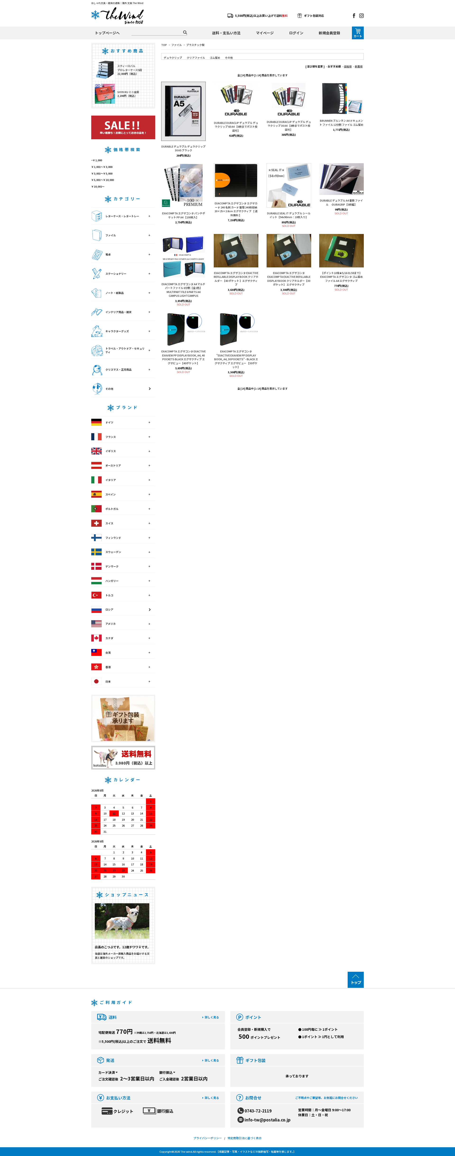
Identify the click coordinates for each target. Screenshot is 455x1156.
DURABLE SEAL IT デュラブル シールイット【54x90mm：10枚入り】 (288, 215)
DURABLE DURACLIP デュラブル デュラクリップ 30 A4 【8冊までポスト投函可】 (289, 125)
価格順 (348, 66)
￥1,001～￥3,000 (101, 167)
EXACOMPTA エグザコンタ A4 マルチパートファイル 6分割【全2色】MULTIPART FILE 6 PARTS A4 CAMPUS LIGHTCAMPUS (183, 290)
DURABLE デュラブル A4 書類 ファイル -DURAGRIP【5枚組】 (341, 202)
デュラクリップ (173, 57)
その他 (229, 57)
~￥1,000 (96, 160)
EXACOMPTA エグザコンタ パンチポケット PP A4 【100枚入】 (183, 215)
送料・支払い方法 (226, 32)
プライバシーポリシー (207, 1138)
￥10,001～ (98, 186)
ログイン (296, 32)
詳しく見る (212, 1017)
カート (358, 36)
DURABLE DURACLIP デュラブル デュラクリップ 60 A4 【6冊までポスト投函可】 (236, 126)
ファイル (176, 45)
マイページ (265, 32)
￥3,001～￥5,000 (101, 173)
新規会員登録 (329, 32)
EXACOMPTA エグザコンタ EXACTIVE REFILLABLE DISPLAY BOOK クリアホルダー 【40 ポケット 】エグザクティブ (236, 279)
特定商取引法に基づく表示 (245, 1138)
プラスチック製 (195, 45)
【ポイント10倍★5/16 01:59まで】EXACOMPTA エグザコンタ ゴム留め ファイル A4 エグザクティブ (341, 277)
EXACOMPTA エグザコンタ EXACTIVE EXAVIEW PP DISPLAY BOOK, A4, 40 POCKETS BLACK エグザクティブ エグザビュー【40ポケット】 (183, 357)
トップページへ (107, 32)
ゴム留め (215, 57)
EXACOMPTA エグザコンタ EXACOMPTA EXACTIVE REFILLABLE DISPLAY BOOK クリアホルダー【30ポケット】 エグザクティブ (288, 279)
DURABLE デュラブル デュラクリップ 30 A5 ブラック (183, 148)
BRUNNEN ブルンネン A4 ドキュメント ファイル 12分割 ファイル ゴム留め (341, 122)
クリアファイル (196, 57)
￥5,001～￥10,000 (102, 180)
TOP (164, 45)
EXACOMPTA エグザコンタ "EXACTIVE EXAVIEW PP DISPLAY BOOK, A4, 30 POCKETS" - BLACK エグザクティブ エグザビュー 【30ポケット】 (236, 359)
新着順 (359, 66)
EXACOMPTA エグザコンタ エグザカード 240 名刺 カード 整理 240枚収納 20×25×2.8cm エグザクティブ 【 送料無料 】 (236, 209)
